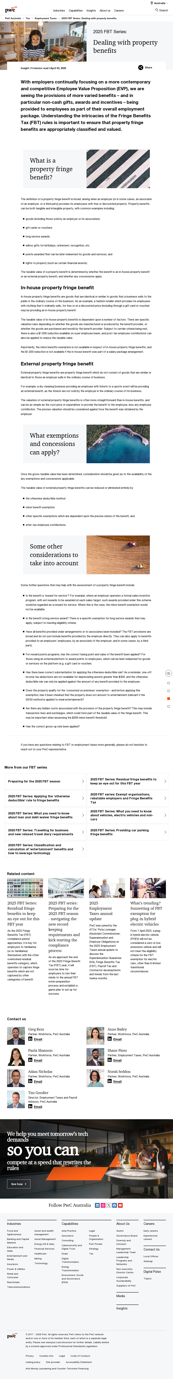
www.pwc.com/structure (59, 1342)
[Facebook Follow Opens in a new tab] (114, 1206)
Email (38, 1039)
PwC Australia (13, 18)
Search (163, 10)
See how (17, 1184)
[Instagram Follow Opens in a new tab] (103, 1206)
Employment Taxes (46, 18)
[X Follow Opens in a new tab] (108, 1206)
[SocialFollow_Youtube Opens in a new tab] (120, 1206)
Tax (28, 18)
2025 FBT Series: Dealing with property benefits (89, 18)
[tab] (169, 683)
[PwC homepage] (11, 8)
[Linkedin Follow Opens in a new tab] (30, 1038)
